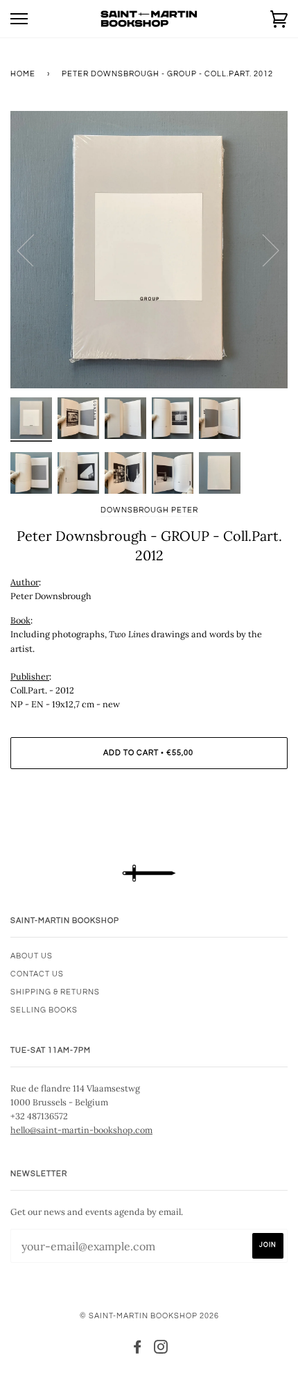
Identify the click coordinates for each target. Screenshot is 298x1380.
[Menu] (19, 19)
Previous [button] (34, 249)
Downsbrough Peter (149, 510)
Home (22, 74)
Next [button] (262, 249)
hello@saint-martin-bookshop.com (81, 1129)
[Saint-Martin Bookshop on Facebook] (137, 1350)
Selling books (44, 1010)
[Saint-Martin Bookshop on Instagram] (161, 1350)
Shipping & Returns (55, 992)
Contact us (37, 974)
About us (31, 956)
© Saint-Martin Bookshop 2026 (149, 1316)
